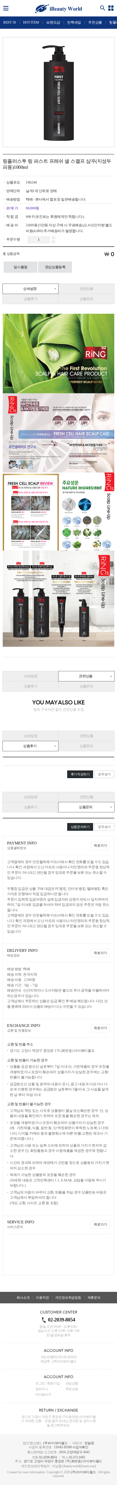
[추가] (53, 237)
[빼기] (53, 241)
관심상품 (72, 1383)
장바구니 (41, 1389)
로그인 (40, 1383)
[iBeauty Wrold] (58, 9)
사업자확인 (80, 1447)
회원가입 (53, 1383)
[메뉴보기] (6, 8)
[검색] (103, 8)
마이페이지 (43, 1395)
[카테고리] (111, 8)
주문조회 (72, 1389)
